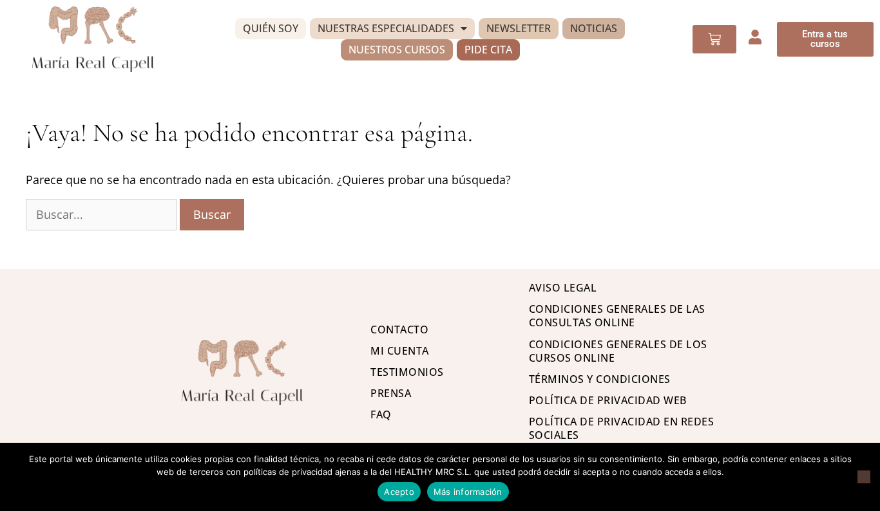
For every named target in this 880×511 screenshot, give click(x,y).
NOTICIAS (593, 28)
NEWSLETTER (518, 28)
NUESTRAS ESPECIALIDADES (386, 28)
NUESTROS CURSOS (397, 49)
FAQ (381, 414)
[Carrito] (714, 39)
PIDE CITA (488, 49)
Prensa (390, 393)
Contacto (399, 329)
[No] (863, 476)
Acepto (399, 492)
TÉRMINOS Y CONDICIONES (600, 379)
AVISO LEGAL (563, 288)
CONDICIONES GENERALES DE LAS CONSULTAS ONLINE (617, 316)
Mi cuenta (399, 351)
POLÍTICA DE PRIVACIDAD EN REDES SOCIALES (621, 428)
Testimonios (407, 372)
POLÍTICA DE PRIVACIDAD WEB (608, 400)
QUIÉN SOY (270, 28)
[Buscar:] (103, 214)
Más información (468, 492)
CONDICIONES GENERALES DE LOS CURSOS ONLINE (618, 351)
